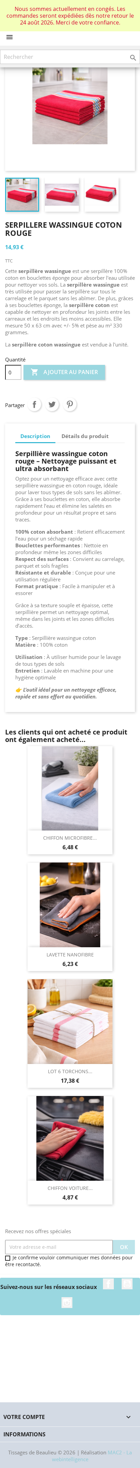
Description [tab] (35, 436)
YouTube (127, 1283)
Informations (24, 1434)
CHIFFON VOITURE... (70, 1188)
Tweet (52, 404)
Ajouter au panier (64, 372)
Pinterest (69, 404)
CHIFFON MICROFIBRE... (70, 838)
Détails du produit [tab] (85, 436)
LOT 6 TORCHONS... (70, 1071)
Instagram (67, 1302)
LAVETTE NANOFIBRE (70, 954)
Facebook (108, 1283)
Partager (34, 404)
